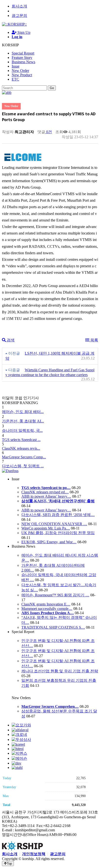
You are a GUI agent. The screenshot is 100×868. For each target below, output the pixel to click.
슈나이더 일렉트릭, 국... (22, 430)
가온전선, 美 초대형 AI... (23, 421)
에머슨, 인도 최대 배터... (23, 412)
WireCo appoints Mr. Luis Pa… (45, 528)
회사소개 (19, 6)
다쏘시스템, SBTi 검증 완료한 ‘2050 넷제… (58, 515)
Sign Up (23, 32)
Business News (23, 62)
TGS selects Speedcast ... (21, 440)
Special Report (23, 53)
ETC (15, 79)
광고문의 (19, 16)
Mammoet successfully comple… (46, 608)
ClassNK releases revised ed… (45, 492)
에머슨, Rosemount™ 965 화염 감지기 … (55, 595)
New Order (20, 71)
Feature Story (22, 57)
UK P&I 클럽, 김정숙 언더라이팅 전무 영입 (58, 533)
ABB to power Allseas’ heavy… (46, 496)
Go (52, 88)
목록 (93, 340)
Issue (15, 66)
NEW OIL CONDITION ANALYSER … (54, 524)
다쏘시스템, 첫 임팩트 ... (23, 466)
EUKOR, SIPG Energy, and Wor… (48, 542)
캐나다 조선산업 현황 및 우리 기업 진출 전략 (59, 671)
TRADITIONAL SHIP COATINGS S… (53, 627)
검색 (10, 340)
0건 (48, 132)
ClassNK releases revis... (21, 448)
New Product (22, 75)
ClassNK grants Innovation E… (45, 604)
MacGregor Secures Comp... (24, 457)
